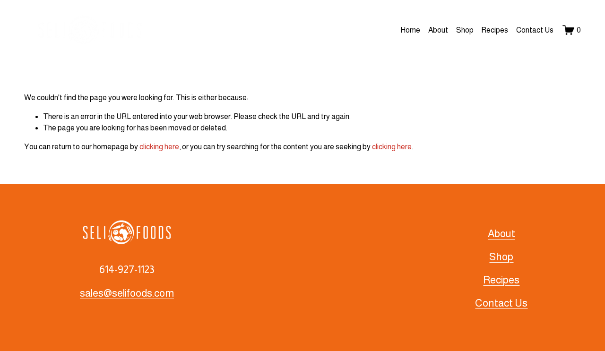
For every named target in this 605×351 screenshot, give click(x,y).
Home (410, 30)
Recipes (494, 30)
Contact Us (534, 30)
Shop (465, 30)
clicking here (159, 147)
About (438, 30)
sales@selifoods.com (127, 293)
